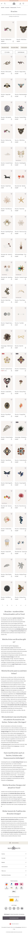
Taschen (8, 772)
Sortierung (21, 52)
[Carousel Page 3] (14, 43)
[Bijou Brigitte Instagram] (14, 908)
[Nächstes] (25, 605)
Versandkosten (18, 927)
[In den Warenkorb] (13, 41)
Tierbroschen (6, 658)
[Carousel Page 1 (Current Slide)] (3, 43)
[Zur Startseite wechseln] (14, 3)
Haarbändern (10, 780)
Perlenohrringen (6, 744)
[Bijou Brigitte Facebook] (10, 908)
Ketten (14, 740)
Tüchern (20, 740)
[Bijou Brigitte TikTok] (6, 908)
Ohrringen (10, 740)
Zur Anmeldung (14, 918)
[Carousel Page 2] (8, 43)
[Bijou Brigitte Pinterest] (18, 908)
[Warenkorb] (26, 3)
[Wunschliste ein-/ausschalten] (11, 56)
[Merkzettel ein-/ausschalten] (13, 22)
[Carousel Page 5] (24, 43)
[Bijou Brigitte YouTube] (22, 908)
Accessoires (19, 733)
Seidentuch (16, 746)
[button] (20, 3)
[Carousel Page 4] (19, 43)
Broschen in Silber (9, 647)
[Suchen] (4, 3)
